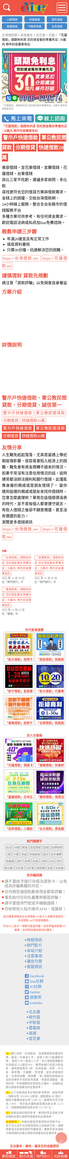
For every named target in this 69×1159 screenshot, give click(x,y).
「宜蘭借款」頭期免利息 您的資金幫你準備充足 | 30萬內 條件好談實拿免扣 (49, 565)
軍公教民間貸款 (50, 413)
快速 (24, 854)
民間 (46, 847)
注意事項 (34, 956)
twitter (35, 992)
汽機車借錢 (34, 26)
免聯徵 (10, 861)
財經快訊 (34, 940)
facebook (37, 976)
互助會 (60, 868)
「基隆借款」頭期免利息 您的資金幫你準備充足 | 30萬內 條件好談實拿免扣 (16, 597)
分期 (43, 861)
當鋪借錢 (12, 26)
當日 (45, 854)
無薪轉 (41, 868)
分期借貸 (10, 421)
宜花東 (34, 1039)
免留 (50, 868)
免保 (35, 861)
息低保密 (35, 847)
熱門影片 (34, 945)
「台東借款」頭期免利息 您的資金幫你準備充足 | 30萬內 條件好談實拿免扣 (16, 565)
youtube (36, 1003)
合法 (51, 861)
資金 (24, 847)
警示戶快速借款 (17, 413)
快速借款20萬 (33, 421)
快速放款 (35, 854)
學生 (59, 861)
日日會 (19, 868)
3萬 (9, 854)
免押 (27, 861)
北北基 (34, 1012)
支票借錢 (57, 26)
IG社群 (36, 987)
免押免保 (57, 847)
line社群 (37, 981)
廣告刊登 (34, 961)
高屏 (32, 1033)
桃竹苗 (34, 1017)
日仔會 (30, 868)
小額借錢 (12, 19)
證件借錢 (57, 19)
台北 (8, 847)
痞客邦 (35, 997)
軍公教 (9, 868)
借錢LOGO (34, 7)
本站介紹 (34, 951)
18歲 (16, 847)
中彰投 (34, 1023)
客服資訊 (34, 967)
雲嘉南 (34, 1028)
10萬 (16, 854)
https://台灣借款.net (21, 258)
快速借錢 (34, 19)
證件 (19, 861)
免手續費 (56, 854)
